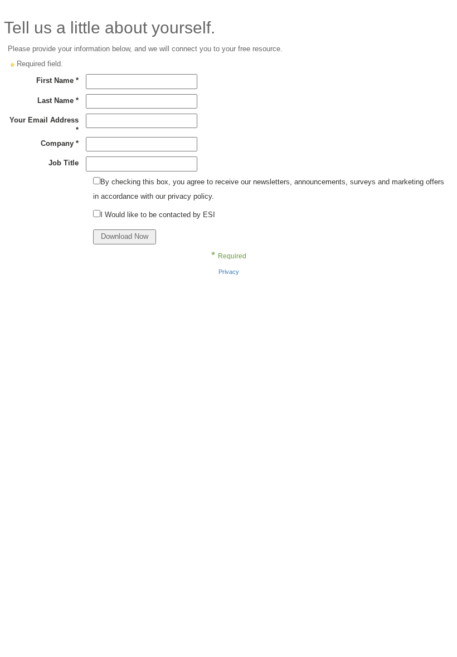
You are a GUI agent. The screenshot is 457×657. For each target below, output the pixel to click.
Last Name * (58, 100)
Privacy (228, 271)
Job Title (63, 163)
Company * (60, 143)
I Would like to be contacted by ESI (157, 214)
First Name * (57, 80)
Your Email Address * (44, 125)
